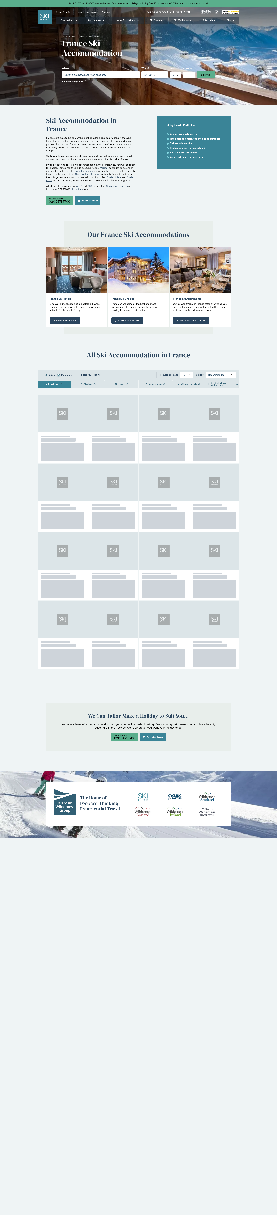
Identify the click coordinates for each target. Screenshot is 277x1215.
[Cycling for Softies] (175, 797)
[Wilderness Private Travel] (207, 812)
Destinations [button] (67, 20)
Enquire (78, 12)
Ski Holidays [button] (94, 20)
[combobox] (175, 75)
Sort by (200, 374)
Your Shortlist (64, 12)
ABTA (79, 186)
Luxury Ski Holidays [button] (125, 20)
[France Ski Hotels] (76, 270)
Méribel (104, 167)
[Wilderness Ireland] (175, 812)
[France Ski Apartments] (200, 270)
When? (145, 68)
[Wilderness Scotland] (207, 797)
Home (65, 36)
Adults (173, 68)
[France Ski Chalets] (138, 270)
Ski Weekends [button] (181, 20)
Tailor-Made (209, 20)
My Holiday (92, 12)
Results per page (169, 374)
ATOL (90, 186)
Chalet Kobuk (114, 177)
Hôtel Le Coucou (84, 171)
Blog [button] (229, 20)
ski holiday (77, 189)
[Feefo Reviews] (230, 11)
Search (107, 12)
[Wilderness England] (143, 812)
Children (187, 68)
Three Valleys (82, 174)
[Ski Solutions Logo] (143, 797)
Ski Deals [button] (155, 20)
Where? (66, 68)
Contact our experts (117, 186)
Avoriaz (95, 174)
